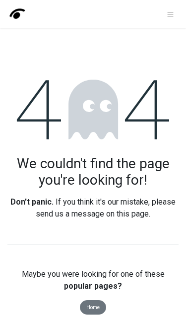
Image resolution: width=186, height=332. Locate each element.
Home (93, 307)
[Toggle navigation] (170, 13)
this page (133, 214)
